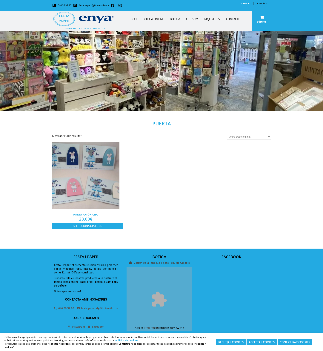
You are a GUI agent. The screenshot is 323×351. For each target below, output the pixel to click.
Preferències (152, 328)
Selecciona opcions (87, 225)
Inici (134, 19)
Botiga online (153, 19)
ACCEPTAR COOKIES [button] (262, 342)
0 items (262, 21)
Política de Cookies (126, 340)
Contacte (233, 19)
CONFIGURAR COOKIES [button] (295, 342)
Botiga (175, 19)
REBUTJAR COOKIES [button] (231, 342)
